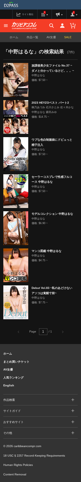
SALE (67, 37)
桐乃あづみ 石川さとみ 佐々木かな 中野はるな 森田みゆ (53, 110)
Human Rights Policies (18, 465)
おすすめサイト (13, 422)
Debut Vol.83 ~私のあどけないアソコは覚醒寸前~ (52, 290)
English (8, 385)
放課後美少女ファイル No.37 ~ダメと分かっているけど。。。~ (53, 68)
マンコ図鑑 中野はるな (46, 251)
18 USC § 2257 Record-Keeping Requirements (34, 455)
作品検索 (9, 399)
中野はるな (38, 75)
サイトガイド (12, 410)
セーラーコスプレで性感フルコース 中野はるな (52, 179)
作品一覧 (32, 37)
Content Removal (14, 474)
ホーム (14, 37)
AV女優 (51, 37)
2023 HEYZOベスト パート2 (50, 102)
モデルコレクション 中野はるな (52, 213)
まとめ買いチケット (16, 361)
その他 (7, 433)
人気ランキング (13, 377)
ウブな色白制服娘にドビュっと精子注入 (52, 142)
